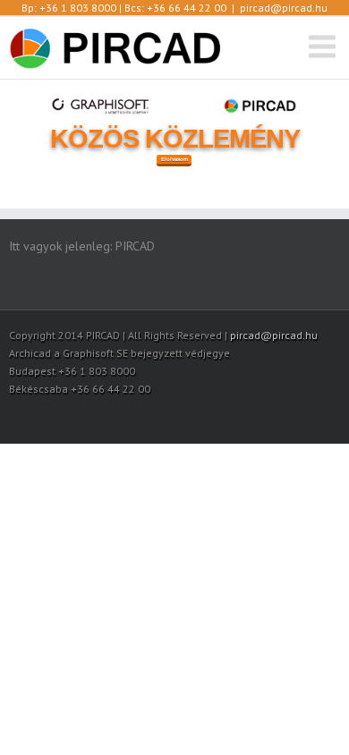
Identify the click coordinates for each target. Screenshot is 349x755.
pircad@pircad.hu (284, 7)
